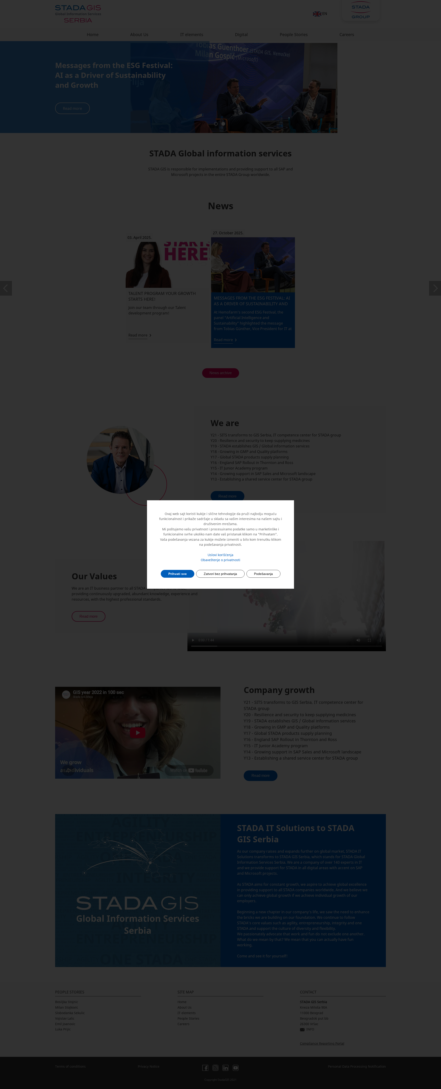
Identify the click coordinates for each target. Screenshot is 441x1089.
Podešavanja (263, 574)
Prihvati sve (177, 574)
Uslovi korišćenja (220, 555)
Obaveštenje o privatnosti (220, 560)
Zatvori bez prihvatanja (220, 574)
